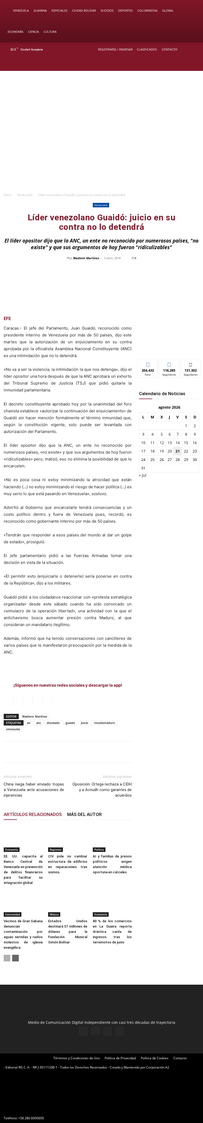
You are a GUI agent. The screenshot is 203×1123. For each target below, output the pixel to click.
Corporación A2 (157, 1067)
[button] (191, 10)
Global (168, 10)
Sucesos (107, 10)
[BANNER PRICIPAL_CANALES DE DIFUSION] (101, 92)
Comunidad (12, 914)
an (28, 723)
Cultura (50, 32)
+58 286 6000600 (31, 1118)
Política (99, 849)
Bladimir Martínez (86, 258)
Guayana (40, 10)
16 (195, 442)
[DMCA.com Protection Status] (43, 1108)
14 (178, 442)
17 (143, 451)
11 (152, 442)
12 (162, 442)
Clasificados (147, 49)
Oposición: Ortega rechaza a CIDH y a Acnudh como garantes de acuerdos (102, 790)
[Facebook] (168, 64)
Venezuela (21, 10)
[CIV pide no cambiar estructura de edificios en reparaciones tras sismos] (67, 838)
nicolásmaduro (104, 723)
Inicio (7, 195)
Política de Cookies (154, 1058)
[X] (185, 64)
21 (178, 451)
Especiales (59, 10)
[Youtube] (194, 64)
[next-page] (15, 958)
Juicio (84, 723)
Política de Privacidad (120, 1058)
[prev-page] (7, 958)
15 (186, 442)
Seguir (169, 364)
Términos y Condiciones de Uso (76, 1058)
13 (170, 442)
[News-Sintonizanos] (169, 346)
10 (143, 442)
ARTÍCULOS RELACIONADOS (33, 814)
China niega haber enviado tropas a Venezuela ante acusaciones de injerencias (34, 790)
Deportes (125, 10)
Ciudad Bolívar (84, 10)
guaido (70, 723)
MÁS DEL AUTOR (84, 814)
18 (152, 451)
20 (170, 451)
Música (54, 914)
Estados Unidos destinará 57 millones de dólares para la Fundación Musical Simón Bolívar (67, 931)
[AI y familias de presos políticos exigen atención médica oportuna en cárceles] (112, 838)
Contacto (169, 49)
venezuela (13, 729)
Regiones (55, 849)
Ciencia (33, 32)
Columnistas (147, 10)
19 (162, 451)
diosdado (53, 723)
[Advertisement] (101, 150)
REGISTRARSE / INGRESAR (115, 49)
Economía (15, 32)
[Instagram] (176, 64)
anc (38, 723)
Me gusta (148, 364)
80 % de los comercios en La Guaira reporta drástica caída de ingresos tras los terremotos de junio (112, 931)
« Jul (142, 475)
